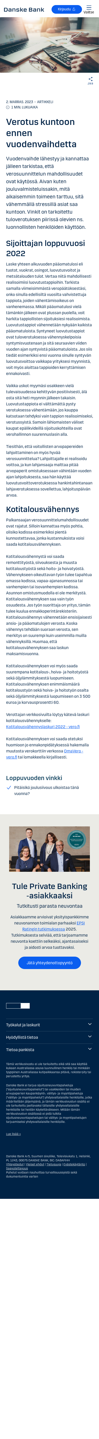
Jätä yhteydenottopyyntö (50, 962)
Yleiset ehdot (35, 1164)
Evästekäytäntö (74, 1164)
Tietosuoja (53, 1164)
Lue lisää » (13, 1134)
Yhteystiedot (15, 1164)
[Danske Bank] (24, 9)
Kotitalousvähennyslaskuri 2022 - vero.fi (43, 726)
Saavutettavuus (17, 1168)
